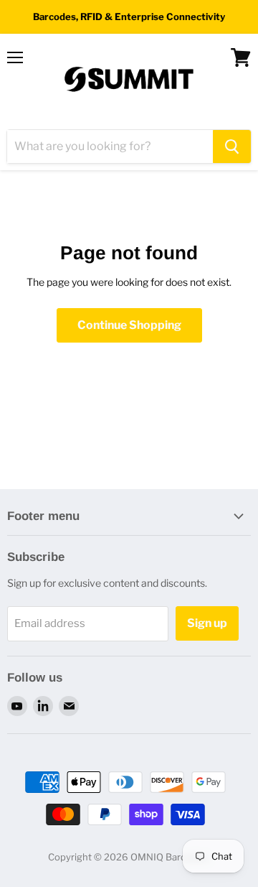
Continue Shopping (129, 325)
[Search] (232, 146)
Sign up (207, 623)
